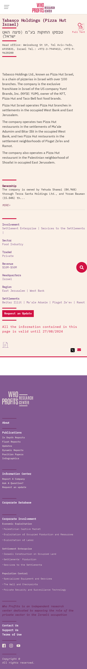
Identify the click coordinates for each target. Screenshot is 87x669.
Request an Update (18, 313)
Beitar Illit (12, 302)
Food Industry (12, 244)
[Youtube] (18, 645)
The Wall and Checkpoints (21, 584)
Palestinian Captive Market (22, 529)
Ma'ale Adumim (37, 302)
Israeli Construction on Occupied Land (30, 554)
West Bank (37, 290)
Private (8, 256)
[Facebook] (4, 645)
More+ (6, 205)
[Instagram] (11, 645)
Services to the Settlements (63, 228)
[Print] (5, 345)
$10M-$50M (9, 267)
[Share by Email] (78, 350)
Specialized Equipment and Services (28, 579)
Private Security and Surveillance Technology (35, 590)
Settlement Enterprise (19, 228)
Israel (7, 279)
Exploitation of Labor (19, 540)
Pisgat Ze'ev (62, 302)
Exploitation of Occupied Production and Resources (38, 534)
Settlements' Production (20, 559)
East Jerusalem (13, 290)
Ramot (81, 302)
